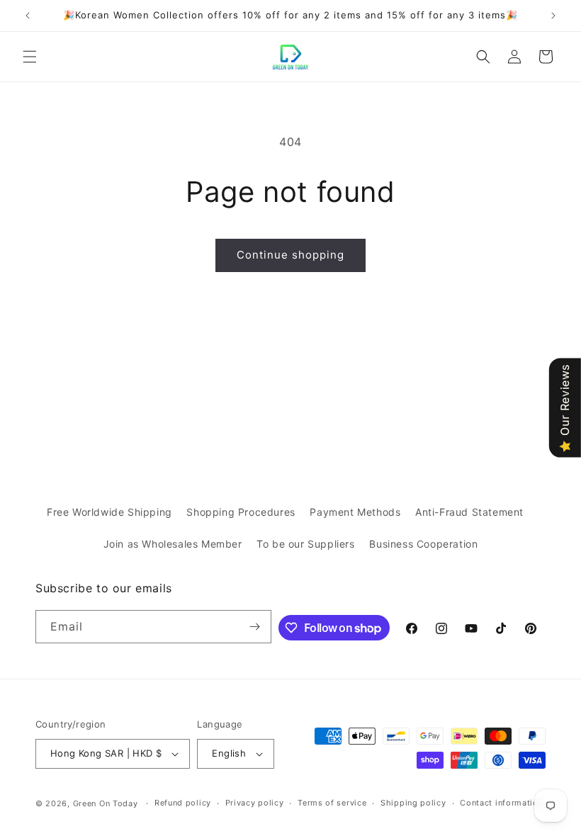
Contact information (501, 803)
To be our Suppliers (305, 544)
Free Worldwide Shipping (109, 512)
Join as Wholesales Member (172, 544)
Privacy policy (254, 803)
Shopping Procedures (240, 512)
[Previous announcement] (27, 15)
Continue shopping (290, 254)
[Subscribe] (255, 626)
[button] (29, 56)
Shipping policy (413, 803)
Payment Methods (355, 512)
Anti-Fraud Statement (469, 512)
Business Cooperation (423, 544)
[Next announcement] (553, 15)
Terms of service (332, 803)
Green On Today (105, 803)
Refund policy (182, 803)
